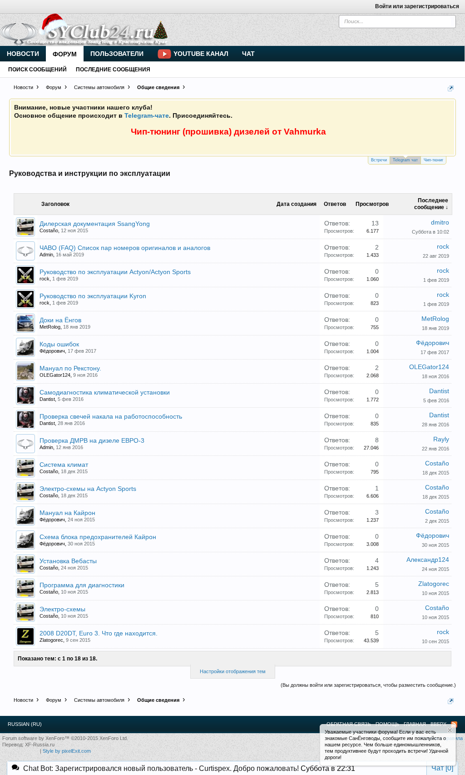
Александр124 (427, 559)
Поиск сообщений (37, 69)
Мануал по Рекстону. (70, 368)
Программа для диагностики (82, 585)
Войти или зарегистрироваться (417, 6)
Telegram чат (405, 160)
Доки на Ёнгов (60, 320)
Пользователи (116, 53)
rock (443, 246)
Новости (23, 53)
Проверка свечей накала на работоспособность (111, 416)
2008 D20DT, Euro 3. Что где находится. (99, 633)
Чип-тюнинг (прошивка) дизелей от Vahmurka (228, 131)
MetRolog (50, 327)
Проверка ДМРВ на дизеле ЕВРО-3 (92, 440)
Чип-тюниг (433, 160)
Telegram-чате (146, 115)
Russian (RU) (25, 724)
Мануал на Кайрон (67, 512)
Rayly (441, 439)
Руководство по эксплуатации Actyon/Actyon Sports (115, 271)
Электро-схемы (62, 609)
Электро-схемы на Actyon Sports (88, 488)
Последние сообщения (113, 69)
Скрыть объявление (449, 730)
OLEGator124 (55, 375)
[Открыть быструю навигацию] (451, 88)
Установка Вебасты (68, 561)
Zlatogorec (433, 583)
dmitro (440, 222)
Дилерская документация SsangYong (95, 223)
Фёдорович (52, 351)
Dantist (47, 399)
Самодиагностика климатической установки (105, 392)
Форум (65, 54)
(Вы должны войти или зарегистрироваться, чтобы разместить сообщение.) (368, 685)
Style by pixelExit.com (67, 751)
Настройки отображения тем (233, 671)
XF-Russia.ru (39, 744)
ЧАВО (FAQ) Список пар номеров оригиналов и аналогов (125, 247)
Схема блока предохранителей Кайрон (98, 536)
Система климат (64, 464)
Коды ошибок (59, 344)
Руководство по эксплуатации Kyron (93, 296)
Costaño (49, 230)
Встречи (379, 160)
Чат (248, 53)
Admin (46, 254)
